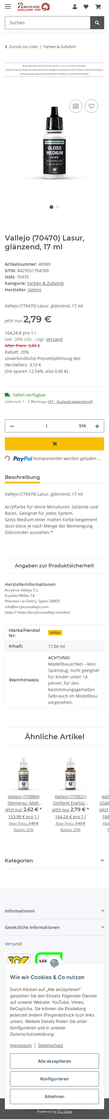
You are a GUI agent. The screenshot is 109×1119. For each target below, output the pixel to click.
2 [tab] (57, 207)
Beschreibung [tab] (22, 477)
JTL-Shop (65, 1111)
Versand (54, 339)
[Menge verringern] (11, 426)
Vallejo (55, 632)
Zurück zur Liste (23, 46)
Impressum (21, 1045)
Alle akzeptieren (54, 1061)
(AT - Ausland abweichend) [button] (70, 401)
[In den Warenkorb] (10, 91)
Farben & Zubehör (45, 283)
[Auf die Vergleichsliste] (75, 106)
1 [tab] (51, 207)
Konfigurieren (54, 1078)
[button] (74, 7)
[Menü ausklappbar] (8, 4)
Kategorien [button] (19, 861)
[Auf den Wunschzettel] (91, 106)
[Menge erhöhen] (97, 426)
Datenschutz (50, 1045)
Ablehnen (54, 1096)
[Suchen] (97, 22)
